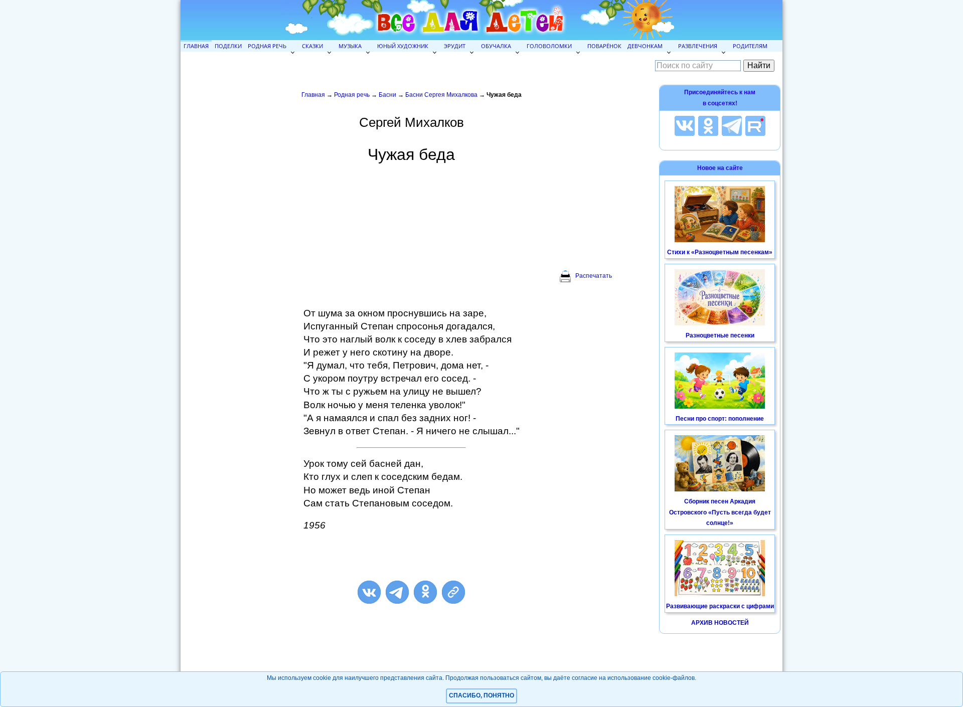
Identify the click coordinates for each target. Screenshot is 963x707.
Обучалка (496, 46)
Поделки (228, 46)
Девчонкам (645, 46)
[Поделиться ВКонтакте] (369, 592)
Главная (196, 46)
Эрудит (454, 46)
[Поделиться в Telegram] (397, 592)
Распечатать (593, 275)
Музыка (350, 46)
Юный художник (402, 46)
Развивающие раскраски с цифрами (720, 606)
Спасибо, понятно (481, 695)
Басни (387, 94)
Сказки (312, 46)
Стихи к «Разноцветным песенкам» (719, 252)
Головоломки (549, 46)
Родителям (750, 46)
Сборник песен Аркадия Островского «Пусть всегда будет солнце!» (720, 512)
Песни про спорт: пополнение (720, 418)
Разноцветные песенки (720, 335)
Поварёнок (604, 46)
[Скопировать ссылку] (453, 592)
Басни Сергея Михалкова (441, 94)
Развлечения (697, 46)
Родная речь (267, 46)
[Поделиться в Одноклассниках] (425, 592)
